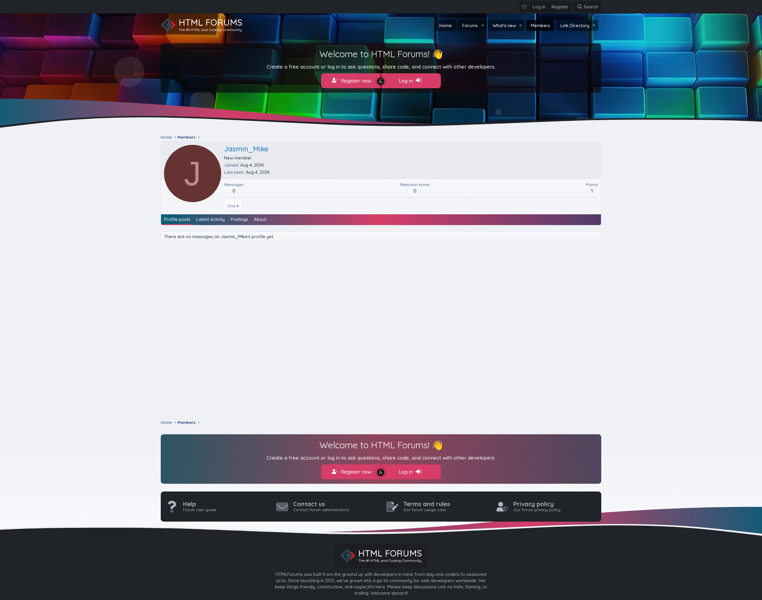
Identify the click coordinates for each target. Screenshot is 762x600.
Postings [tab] (239, 219)
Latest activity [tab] (210, 219)
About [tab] (260, 219)
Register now (355, 80)
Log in (406, 80)
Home (445, 25)
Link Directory (574, 25)
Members (540, 25)
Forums (470, 25)
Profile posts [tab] (177, 219)
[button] (482, 25)
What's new (504, 25)
